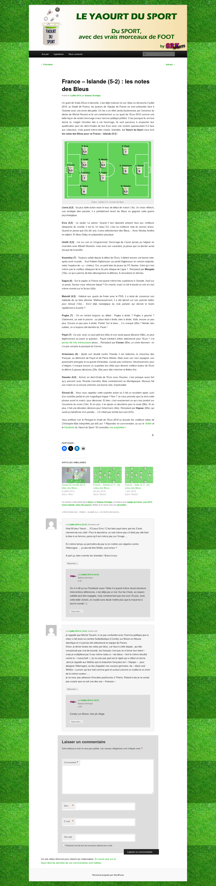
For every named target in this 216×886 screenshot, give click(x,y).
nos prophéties (117, 427)
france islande (68, 504)
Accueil (45, 54)
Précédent (47, 64)
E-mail (69, 821)
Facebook (69, 427)
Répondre (72, 563)
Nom (69, 805)
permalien (121, 504)
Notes (90, 502)
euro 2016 (147, 502)
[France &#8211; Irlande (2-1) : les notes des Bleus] (107, 475)
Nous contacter (76, 54)
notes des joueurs (84, 504)
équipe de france (134, 502)
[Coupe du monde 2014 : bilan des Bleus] (76, 475)
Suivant (170, 64)
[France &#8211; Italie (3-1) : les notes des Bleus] (139, 475)
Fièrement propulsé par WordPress (108, 874)
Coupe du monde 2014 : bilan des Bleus (74, 486)
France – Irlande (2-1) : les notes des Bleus (106, 486)
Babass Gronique (93, 95)
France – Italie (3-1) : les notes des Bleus (137, 486)
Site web (68, 836)
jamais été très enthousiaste (76, 342)
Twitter (148, 423)
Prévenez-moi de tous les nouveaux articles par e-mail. (89, 845)
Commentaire (71, 762)
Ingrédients (59, 54)
